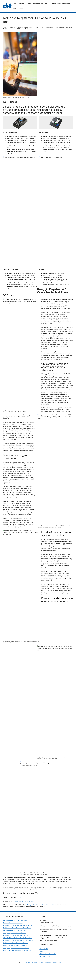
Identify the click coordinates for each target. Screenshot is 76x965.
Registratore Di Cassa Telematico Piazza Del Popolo (18, 925)
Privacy (41, 951)
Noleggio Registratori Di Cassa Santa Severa (16, 948)
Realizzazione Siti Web (31, 962)
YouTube (21, 897)
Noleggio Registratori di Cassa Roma (37, 3)
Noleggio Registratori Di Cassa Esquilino (15, 945)
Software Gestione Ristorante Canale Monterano (17, 950)
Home (14, 3)
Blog (14, 8)
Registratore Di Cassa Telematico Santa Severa (17, 928)
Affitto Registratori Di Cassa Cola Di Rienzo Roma (17, 938)
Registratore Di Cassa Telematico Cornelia (15, 943)
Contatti (21, 8)
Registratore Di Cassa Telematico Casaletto (16, 935)
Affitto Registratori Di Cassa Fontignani (14, 930)
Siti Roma (41, 962)
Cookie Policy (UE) (44, 956)
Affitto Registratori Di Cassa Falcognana (15, 920)
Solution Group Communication (53, 962)
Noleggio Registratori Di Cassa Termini (14, 933)
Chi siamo (21, 3)
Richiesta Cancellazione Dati (47, 954)
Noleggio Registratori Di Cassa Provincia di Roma (41, 905)
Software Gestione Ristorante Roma (61, 3)
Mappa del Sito (43, 949)
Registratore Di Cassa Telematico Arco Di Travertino (18, 940)
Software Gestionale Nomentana (12, 923)
